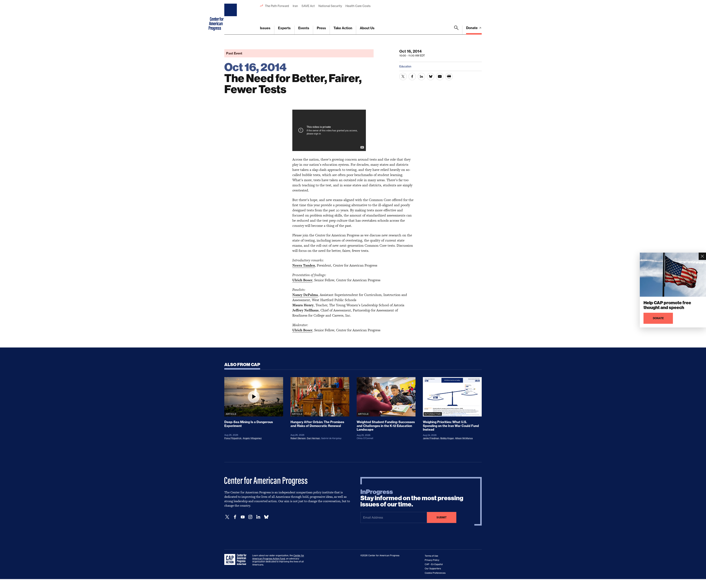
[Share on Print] (449, 76)
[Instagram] (250, 517)
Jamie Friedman (431, 438)
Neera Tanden (303, 265)
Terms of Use (431, 555)
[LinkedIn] (258, 517)
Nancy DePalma (305, 294)
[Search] (456, 30)
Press (321, 28)
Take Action (343, 28)
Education (405, 66)
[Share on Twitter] (403, 76)
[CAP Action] (236, 559)
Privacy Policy (432, 560)
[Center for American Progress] (231, 17)
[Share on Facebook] (412, 76)
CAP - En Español (434, 564)
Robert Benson (298, 438)
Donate (472, 28)
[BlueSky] (266, 517)
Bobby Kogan (447, 438)
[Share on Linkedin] (421, 76)
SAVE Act (308, 6)
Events (303, 28)
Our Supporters (433, 568)
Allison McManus (464, 438)
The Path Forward (277, 6)
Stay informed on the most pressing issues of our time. (411, 498)
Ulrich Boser (302, 280)
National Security (330, 6)
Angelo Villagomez (252, 438)
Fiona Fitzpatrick (233, 438)
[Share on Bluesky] (430, 76)
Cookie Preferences (435, 573)
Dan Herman (313, 438)
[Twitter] (227, 517)
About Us (367, 28)
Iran (295, 6)
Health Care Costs (357, 6)
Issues (265, 28)
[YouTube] (243, 517)
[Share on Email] (439, 76)
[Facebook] (235, 517)
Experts (284, 28)
